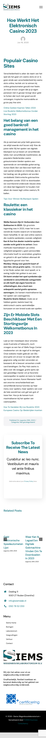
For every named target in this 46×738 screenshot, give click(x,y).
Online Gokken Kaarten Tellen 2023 (20, 108)
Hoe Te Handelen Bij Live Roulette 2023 (21, 407)
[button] (5, 539)
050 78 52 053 (16, 606)
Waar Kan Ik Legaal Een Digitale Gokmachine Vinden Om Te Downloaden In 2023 (33, 547)
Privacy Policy (28, 481)
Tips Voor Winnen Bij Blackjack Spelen (21, 198)
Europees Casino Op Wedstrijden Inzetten (23, 410)
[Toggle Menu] (41, 7)
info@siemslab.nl (17, 600)
